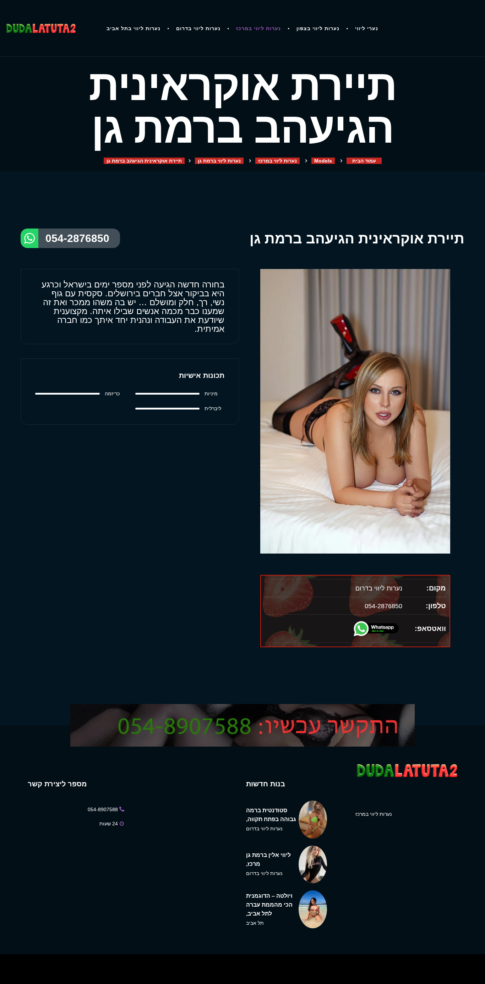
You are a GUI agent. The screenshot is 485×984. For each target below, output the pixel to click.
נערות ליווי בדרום (198, 28)
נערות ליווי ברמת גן (219, 161)
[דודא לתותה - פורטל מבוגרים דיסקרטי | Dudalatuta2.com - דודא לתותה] (40, 28)
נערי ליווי (366, 28)
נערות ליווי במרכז (258, 28)
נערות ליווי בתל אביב (133, 28)
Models (323, 161)
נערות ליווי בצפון (317, 28)
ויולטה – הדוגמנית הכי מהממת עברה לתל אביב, (269, 905)
